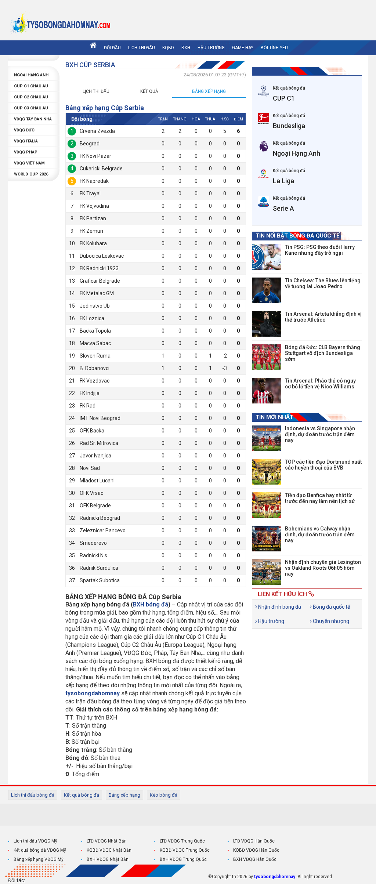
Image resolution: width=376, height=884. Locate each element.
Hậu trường (211, 47)
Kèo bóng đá (163, 795)
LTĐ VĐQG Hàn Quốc (254, 841)
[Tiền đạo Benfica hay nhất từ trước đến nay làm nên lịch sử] (266, 505)
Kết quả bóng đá (81, 795)
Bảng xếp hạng (209, 91)
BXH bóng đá (150, 604)
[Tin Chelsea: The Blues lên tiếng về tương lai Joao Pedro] (266, 290)
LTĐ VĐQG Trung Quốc (182, 841)
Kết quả (149, 91)
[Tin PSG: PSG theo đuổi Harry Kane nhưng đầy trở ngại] (266, 257)
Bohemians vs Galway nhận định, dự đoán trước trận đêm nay (320, 534)
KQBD (168, 47)
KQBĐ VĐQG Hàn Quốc (256, 850)
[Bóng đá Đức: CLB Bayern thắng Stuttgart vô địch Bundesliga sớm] (266, 357)
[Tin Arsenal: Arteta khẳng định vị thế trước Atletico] (266, 324)
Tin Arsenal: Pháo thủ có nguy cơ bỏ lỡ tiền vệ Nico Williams (320, 384)
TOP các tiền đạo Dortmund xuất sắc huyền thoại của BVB (323, 465)
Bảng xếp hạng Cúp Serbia (104, 108)
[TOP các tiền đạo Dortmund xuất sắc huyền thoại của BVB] (266, 472)
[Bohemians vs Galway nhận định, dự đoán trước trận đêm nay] (266, 538)
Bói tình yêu (274, 47)
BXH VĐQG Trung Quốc (183, 859)
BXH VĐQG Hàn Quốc (254, 859)
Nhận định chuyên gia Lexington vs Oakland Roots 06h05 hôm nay (323, 568)
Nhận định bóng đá (279, 607)
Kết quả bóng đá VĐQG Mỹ (40, 850)
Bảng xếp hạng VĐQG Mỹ (39, 859)
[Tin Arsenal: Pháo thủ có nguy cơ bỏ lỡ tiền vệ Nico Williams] (266, 390)
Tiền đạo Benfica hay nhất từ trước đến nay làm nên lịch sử (320, 498)
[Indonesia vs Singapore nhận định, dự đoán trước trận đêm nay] (266, 438)
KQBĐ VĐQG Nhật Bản (109, 850)
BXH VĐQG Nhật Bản (108, 859)
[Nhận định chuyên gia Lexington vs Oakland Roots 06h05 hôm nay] (266, 572)
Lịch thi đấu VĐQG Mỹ (35, 841)
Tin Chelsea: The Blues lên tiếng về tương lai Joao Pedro (323, 283)
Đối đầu (112, 47)
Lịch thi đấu (141, 47)
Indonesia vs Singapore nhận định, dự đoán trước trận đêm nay (320, 434)
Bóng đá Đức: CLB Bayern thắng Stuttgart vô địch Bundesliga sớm (322, 353)
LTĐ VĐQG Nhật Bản (107, 841)
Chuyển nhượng (330, 621)
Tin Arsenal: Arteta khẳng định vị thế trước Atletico (323, 317)
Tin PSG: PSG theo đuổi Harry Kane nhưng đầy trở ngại (320, 250)
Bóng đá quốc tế (331, 607)
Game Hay (242, 47)
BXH (185, 47)
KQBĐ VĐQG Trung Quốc (185, 850)
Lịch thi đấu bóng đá (32, 795)
